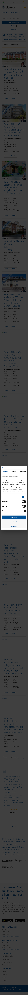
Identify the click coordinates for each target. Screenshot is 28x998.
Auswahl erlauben (14, 522)
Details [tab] (14, 471)
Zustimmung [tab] (5, 471)
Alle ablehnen (14, 526)
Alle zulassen (14, 517)
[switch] (24, 501)
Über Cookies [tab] (23, 471)
